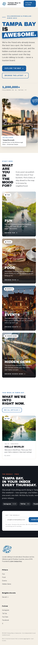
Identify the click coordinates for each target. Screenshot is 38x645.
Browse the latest (15, 75)
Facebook (5, 620)
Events (4, 580)
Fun (3, 574)
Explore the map (14, 68)
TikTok (4, 613)
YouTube (5, 617)
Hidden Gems (6, 584)
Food (4, 577)
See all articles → (12, 410)
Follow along (29, 3)
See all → (5, 597)
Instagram (5, 610)
